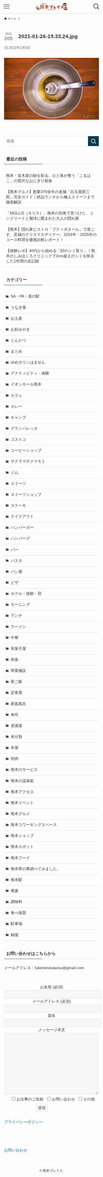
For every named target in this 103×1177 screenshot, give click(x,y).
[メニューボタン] (6, 6)
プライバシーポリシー (23, 1122)
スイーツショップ (26, 495)
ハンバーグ (20, 538)
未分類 (16, 737)
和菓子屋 (18, 649)
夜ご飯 (16, 682)
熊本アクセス (22, 792)
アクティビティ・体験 (30, 373)
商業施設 (18, 671)
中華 (14, 638)
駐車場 (16, 924)
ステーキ (18, 505)
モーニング (20, 604)
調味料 (16, 902)
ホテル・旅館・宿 (26, 594)
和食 (14, 660)
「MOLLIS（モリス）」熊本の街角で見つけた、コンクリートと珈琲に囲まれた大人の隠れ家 (49, 215)
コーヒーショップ (26, 450)
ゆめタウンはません (28, 362)
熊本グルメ (20, 814)
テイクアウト (22, 516)
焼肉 (14, 759)
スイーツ (18, 484)
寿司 (14, 715)
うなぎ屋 (18, 307)
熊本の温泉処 (22, 781)
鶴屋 (14, 935)
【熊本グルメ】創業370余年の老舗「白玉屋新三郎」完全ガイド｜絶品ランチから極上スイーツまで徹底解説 (50, 197)
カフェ (16, 396)
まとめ (16, 351)
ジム (14, 473)
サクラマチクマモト (28, 461)
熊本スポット (22, 847)
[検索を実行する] (93, 141)
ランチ (16, 615)
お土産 (16, 318)
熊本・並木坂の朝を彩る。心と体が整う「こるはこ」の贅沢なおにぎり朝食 (48, 178)
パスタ (16, 561)
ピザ (14, 583)
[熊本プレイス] (51, 6)
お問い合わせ (15, 1150)
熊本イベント (22, 803)
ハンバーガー (22, 527)
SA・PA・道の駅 (25, 296)
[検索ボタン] (96, 6)
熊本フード (20, 858)
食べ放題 (18, 913)
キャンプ (18, 417)
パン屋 (16, 572)
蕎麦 (14, 891)
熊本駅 (16, 880)
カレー (16, 406)
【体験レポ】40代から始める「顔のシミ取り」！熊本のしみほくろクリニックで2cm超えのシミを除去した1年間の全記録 (50, 256)
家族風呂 (18, 704)
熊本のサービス (24, 770)
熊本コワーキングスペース (34, 825)
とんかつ (18, 340)
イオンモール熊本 (26, 384)
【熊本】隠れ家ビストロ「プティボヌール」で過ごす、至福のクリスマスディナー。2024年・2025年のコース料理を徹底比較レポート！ (51, 234)
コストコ (18, 439)
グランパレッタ (24, 428)
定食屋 (16, 693)
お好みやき (20, 329)
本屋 (14, 748)
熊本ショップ (22, 836)
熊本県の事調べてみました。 (36, 869)
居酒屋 (16, 726)
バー (14, 550)
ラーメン (18, 627)
